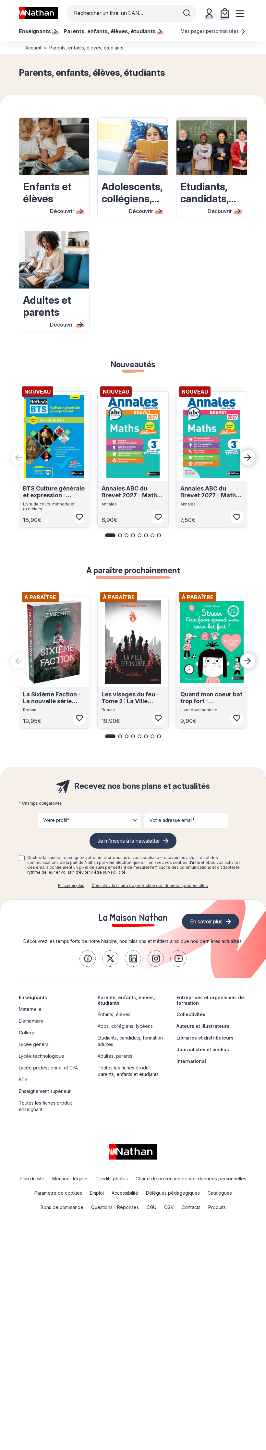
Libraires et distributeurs (205, 1038)
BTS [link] (23, 1079)
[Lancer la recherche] (186, 13)
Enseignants (33, 997)
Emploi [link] (97, 1193)
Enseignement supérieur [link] (45, 1091)
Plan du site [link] (32, 1178)
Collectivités (190, 1014)
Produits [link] (217, 1207)
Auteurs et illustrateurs (202, 1026)
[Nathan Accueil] (38, 13)
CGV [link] (169, 1207)
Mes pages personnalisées (210, 31)
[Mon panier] (225, 13)
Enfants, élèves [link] (114, 1014)
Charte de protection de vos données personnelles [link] (191, 1178)
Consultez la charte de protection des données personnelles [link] (149, 885)
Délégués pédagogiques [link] (173, 1193)
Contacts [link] (191, 1207)
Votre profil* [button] (56, 820)
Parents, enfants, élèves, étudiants (126, 1000)
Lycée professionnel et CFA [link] (48, 1067)
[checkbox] (22, 858)
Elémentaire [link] (31, 1021)
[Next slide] (248, 457)
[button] (110, 535)
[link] (87, 958)
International (191, 1061)
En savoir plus (71, 885)
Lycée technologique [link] (41, 1056)
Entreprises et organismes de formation (210, 1000)
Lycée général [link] (34, 1044)
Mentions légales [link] (70, 1178)
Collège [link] (27, 1032)
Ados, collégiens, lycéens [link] (125, 1026)
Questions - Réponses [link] (115, 1207)
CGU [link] (151, 1207)
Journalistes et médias (202, 1049)
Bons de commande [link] (62, 1207)
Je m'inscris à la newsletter (129, 841)
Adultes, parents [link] (115, 1056)
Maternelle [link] (30, 1009)
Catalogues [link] (220, 1193)
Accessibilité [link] (125, 1193)
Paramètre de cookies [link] (58, 1193)
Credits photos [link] (112, 1178)
